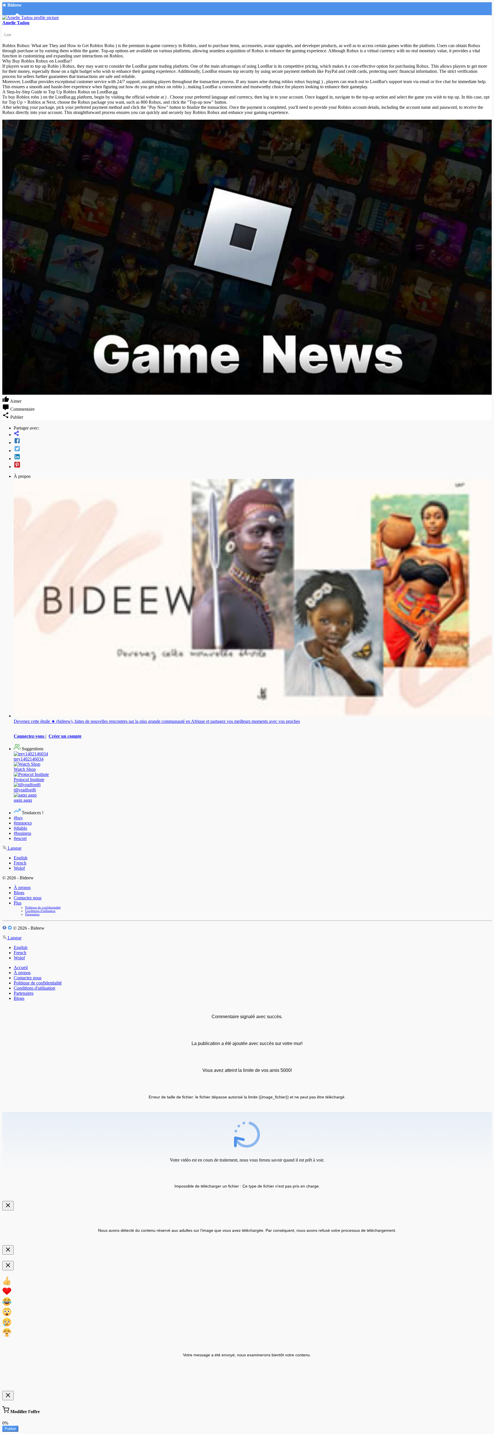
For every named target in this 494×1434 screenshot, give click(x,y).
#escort (20, 838)
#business (22, 833)
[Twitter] (253, 449)
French (20, 863)
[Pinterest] (253, 465)
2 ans (7, 34)
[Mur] (253, 434)
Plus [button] (17, 902)
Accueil (21, 967)
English (20, 857)
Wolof (19, 868)
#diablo (20, 828)
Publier (10, 1429)
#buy (18, 817)
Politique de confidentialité (43, 907)
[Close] (8, 1205)
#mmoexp (23, 823)
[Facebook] (253, 441)
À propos (22, 887)
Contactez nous (27, 897)
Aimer (15, 401)
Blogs (19, 892)
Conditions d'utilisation (40, 910)
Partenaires (32, 914)
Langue (14, 848)
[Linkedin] (253, 457)
